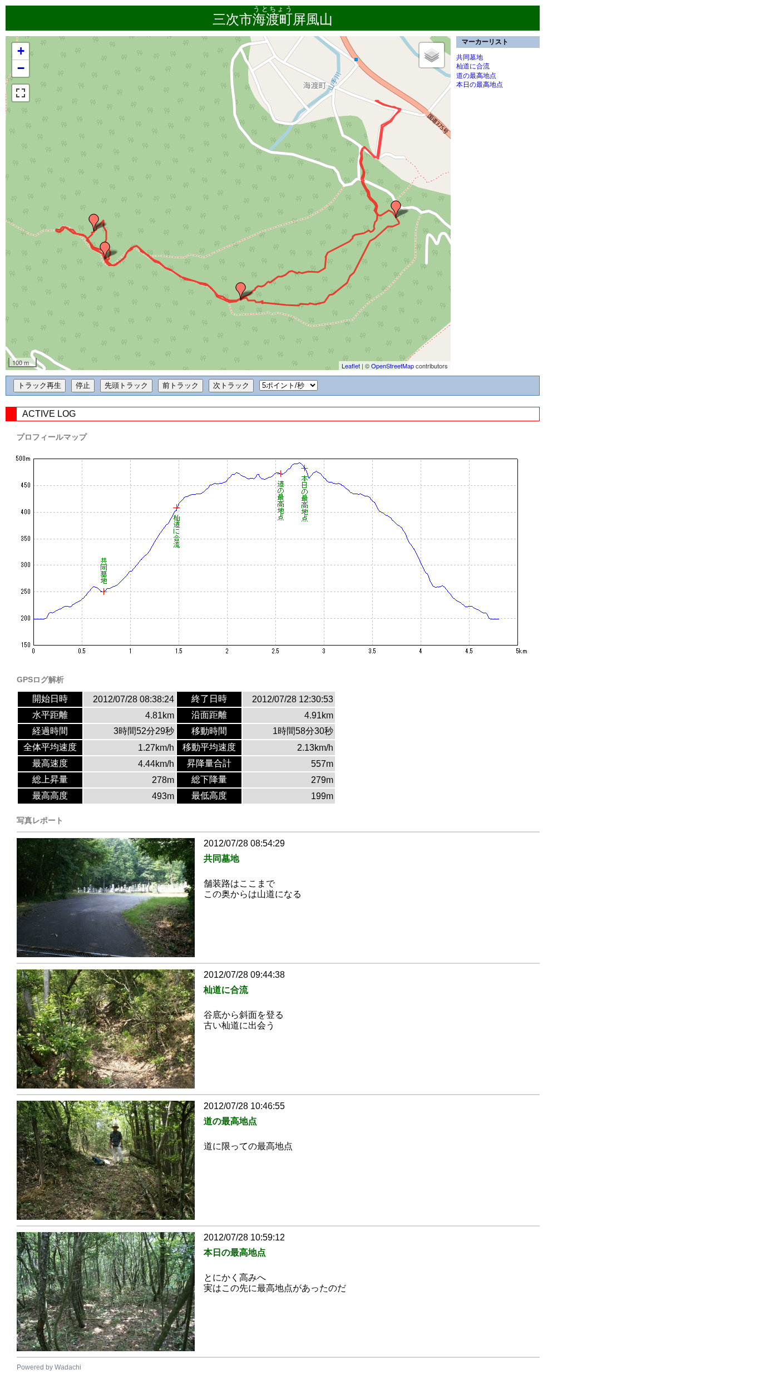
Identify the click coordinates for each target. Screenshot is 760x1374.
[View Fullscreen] (20, 93)
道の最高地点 (476, 76)
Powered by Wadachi (49, 1367)
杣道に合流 (473, 66)
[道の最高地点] (105, 250)
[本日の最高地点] (94, 223)
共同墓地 (469, 57)
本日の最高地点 (479, 84)
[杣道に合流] (241, 291)
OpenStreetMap (392, 365)
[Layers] (432, 55)
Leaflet (351, 365)
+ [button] (20, 51)
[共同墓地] (396, 209)
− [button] (20, 68)
